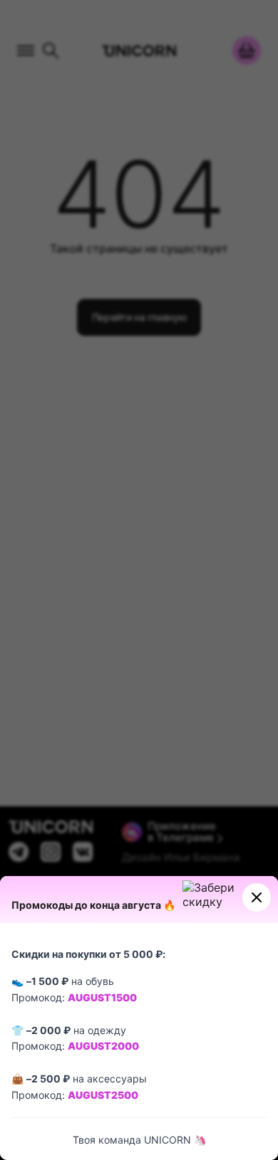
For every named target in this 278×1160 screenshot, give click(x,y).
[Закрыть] (256, 897)
